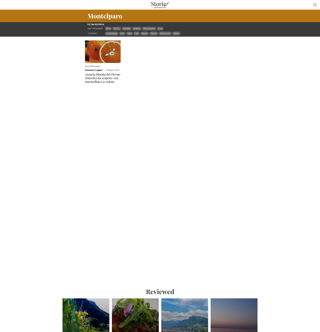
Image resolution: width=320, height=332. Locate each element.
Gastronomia (92, 66)
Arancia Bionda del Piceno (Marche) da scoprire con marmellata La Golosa (102, 78)
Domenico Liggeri (93, 70)
